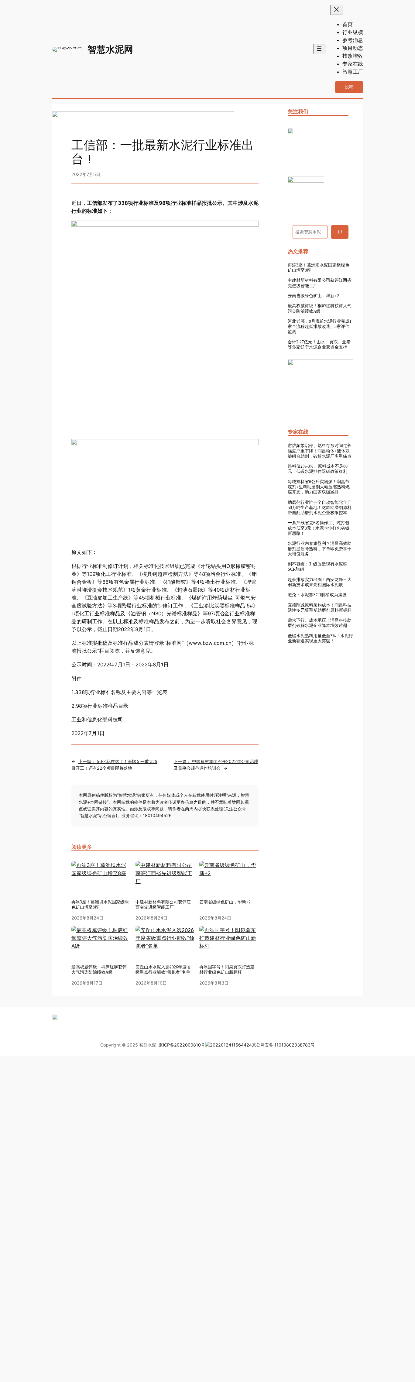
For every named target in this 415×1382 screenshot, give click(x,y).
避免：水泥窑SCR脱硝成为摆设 (317, 594)
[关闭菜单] (336, 10)
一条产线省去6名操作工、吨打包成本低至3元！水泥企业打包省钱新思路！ (318, 528)
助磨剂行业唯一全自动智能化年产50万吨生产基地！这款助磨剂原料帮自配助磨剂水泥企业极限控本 (320, 507)
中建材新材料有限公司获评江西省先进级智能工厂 (320, 283)
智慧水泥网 (110, 49)
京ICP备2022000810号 (182, 1044)
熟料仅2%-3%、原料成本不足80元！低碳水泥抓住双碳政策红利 (318, 469)
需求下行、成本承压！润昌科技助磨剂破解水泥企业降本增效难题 (320, 623)
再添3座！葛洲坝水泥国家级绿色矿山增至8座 (100, 904)
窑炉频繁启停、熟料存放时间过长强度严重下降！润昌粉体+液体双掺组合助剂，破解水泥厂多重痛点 (320, 451)
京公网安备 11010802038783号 (283, 1044)
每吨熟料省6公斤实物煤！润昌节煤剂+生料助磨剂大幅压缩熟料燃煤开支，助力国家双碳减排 (319, 487)
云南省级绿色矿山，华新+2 (313, 295)
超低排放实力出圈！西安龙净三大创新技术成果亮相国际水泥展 (320, 582)
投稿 (349, 86)
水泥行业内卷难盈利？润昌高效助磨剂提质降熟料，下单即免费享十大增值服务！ (320, 548)
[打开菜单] (319, 49)
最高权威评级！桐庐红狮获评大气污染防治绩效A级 (320, 308)
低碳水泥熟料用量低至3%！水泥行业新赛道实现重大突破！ (320, 638)
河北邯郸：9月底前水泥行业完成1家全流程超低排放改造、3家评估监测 (320, 326)
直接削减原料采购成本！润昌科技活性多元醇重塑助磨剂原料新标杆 (320, 608)
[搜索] (339, 232)
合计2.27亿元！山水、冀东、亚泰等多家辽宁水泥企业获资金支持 (319, 344)
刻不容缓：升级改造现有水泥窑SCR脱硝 (317, 567)
